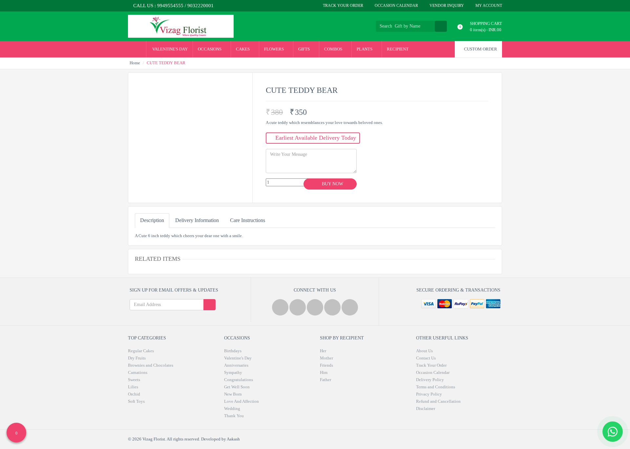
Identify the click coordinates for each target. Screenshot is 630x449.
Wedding (232, 408)
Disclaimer (425, 408)
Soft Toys (136, 401)
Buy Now (332, 183)
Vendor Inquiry (446, 5)
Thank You (234, 415)
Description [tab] (152, 220)
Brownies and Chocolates (150, 365)
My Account (488, 5)
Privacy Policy (429, 394)
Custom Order (480, 49)
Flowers (274, 49)
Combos (333, 49)
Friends (326, 365)
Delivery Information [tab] (197, 220)
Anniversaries (236, 365)
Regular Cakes (141, 350)
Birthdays (233, 350)
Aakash (233, 439)
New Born (233, 394)
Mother (326, 358)
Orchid (134, 394)
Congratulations (238, 379)
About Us (424, 350)
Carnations (137, 372)
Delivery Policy (430, 379)
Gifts (304, 49)
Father (325, 379)
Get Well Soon (237, 386)
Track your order (342, 5)
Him (323, 372)
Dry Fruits (137, 358)
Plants (365, 49)
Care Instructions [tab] (247, 220)
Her (323, 350)
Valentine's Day (169, 49)
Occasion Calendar (396, 5)
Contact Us (426, 358)
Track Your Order (431, 365)
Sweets (134, 379)
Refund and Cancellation (438, 401)
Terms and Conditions (435, 386)
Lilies (133, 386)
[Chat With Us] (612, 431)
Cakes (243, 49)
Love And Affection (241, 401)
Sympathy (233, 372)
